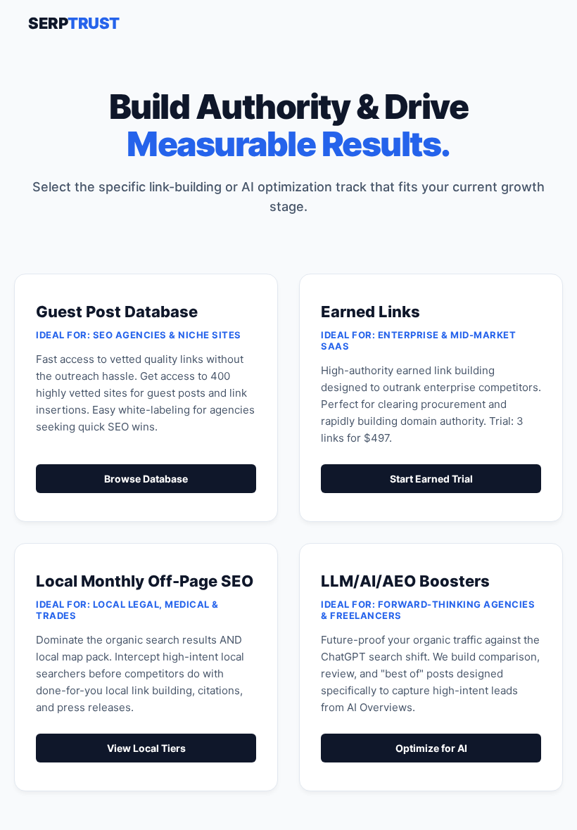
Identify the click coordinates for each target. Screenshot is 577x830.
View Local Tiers (146, 748)
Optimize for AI (431, 748)
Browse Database (146, 479)
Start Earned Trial (431, 479)
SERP (74, 23)
